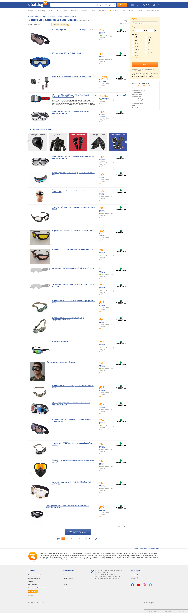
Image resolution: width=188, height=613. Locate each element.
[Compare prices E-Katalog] (37, 5)
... (84, 538)
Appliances (74, 11)
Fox (136, 40)
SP (148, 49)
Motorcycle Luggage (137, 103)
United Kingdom (68, 578)
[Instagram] (144, 584)
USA (64, 581)
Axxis (149, 37)
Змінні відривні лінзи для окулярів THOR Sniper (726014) (73, 268)
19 (88, 538)
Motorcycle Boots (136, 96)
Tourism (131, 11)
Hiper (136, 43)
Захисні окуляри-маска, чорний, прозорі (61, 362)
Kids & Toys (102, 11)
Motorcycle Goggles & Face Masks (67, 16)
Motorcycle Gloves (137, 94)
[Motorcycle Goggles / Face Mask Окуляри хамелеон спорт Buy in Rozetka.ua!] (121, 342)
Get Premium (32, 591)
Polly (149, 46)
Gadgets (31, 11)
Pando (137, 46)
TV (58, 11)
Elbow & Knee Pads (137, 92)
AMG (136, 37)
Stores (30, 581)
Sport (140, 11)
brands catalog (45, 559)
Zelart (136, 55)
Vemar (150, 52)
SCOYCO (137, 49)
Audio (65, 11)
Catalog (30, 16)
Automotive (114, 11)
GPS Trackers (135, 107)
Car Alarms (135, 105)
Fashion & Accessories (153, 11)
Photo (51, 11)
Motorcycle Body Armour (138, 90)
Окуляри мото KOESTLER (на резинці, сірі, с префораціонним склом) (68, 319)
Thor (136, 52)
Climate (84, 11)
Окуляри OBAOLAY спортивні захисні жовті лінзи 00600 (72, 231)
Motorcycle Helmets (137, 88)
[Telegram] (150, 584)
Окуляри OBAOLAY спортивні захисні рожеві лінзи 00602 (73, 249)
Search (122, 5)
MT (149, 43)
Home (93, 11)
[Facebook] (132, 584)
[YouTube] (138, 585)
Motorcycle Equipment (49, 16)
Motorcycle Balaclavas (138, 101)
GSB (149, 40)
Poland (65, 585)
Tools (123, 11)
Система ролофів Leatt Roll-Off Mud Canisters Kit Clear (71, 77)
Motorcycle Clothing (137, 99)
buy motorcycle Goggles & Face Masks (143, 75)
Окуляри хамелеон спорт (61, 341)
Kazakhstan (66, 588)
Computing (41, 11)
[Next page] (96, 538)
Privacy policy (32, 585)
